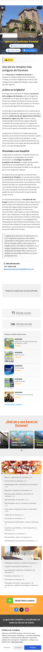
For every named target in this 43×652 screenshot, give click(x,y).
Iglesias (10, 60)
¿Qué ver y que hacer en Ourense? (21, 423)
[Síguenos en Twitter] (21, 610)
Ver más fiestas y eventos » (13, 404)
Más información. (17, 642)
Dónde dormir (24, 324)
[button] (41, 21)
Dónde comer (23, 313)
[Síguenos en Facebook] (16, 610)
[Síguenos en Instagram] (27, 610)
